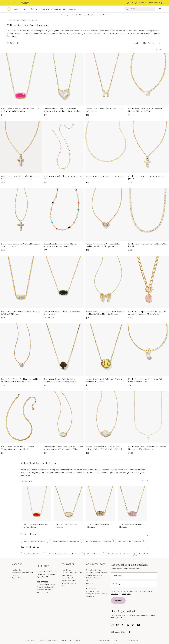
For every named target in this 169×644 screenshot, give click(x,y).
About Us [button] (72, 9)
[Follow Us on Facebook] (117, 625)
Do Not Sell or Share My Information (107, 640)
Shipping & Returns (68, 575)
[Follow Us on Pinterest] (128, 625)
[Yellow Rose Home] (25, 3)
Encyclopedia (91, 588)
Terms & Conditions (69, 578)
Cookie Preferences (80, 640)
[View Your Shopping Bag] (160, 9)
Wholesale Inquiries (69, 583)
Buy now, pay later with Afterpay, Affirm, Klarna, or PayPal (83, 15)
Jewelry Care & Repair (94, 575)
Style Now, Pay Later (93, 578)
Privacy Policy (126, 594)
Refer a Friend (17, 578)
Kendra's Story (17, 570)
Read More (11, 36)
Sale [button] (64, 9)
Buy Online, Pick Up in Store (72, 573)
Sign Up (118, 600)
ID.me (88, 586)
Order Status (66, 570)
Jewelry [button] (17, 9)
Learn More (121, 618)
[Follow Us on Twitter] (122, 625)
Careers (15, 575)
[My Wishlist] (132, 2)
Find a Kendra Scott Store (46, 587)
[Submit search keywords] (127, 8)
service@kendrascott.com (46, 584)
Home (9, 20)
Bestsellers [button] (33, 9)
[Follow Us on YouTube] (138, 625)
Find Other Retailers (44, 589)
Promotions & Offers (93, 570)
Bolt (87, 580)
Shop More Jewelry (93, 591)
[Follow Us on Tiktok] (133, 625)
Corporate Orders (68, 586)
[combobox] (139, 9)
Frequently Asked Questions (96, 573)
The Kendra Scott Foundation (22, 573)
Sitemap (65, 640)
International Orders (69, 580)
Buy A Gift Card (42, 592)
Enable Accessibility (155, 3)
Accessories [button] (56, 9)
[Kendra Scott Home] (12, 3)
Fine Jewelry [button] (44, 9)
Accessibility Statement (49, 640)
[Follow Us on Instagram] (112, 625)
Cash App (89, 583)
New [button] (24, 9)
